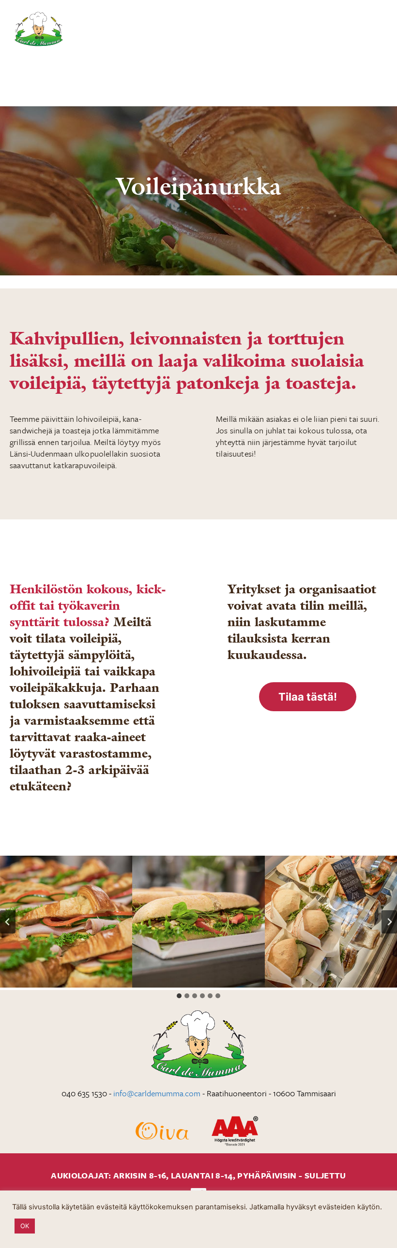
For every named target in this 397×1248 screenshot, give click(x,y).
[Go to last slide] (7, 921)
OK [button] (24, 1226)
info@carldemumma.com (156, 1093)
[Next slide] (389, 921)
